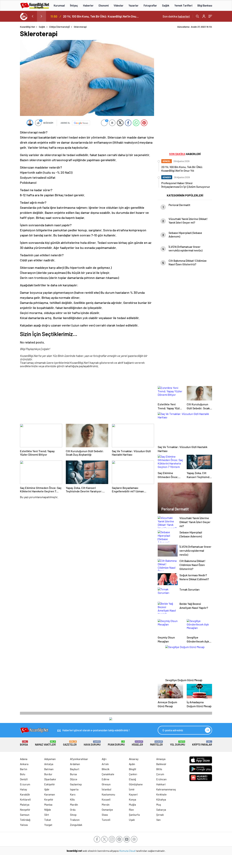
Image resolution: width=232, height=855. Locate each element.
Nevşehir (25, 809)
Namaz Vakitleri (45, 743)
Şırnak (160, 814)
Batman (48, 769)
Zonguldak (76, 824)
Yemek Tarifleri (183, 5)
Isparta (74, 789)
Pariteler (156, 743)
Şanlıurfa (134, 814)
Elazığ (132, 779)
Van (158, 819)
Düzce (73, 779)
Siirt (46, 814)
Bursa (73, 774)
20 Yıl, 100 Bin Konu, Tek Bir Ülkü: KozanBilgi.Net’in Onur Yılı (101, 16)
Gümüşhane (136, 784)
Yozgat (48, 824)
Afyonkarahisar (79, 759)
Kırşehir (48, 799)
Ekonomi (104, 5)
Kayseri (133, 794)
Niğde (47, 809)
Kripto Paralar (202, 743)
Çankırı (133, 774)
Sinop (73, 814)
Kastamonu (108, 794)
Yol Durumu (177, 743)
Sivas (105, 814)
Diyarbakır (50, 779)
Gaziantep (76, 784)
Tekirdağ (25, 819)
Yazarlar (133, 5)
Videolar (118, 5)
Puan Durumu (116, 743)
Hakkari (160, 784)
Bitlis (159, 769)
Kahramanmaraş (166, 789)
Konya (132, 799)
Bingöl (132, 769)
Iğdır (46, 789)
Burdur (48, 774)
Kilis (72, 799)
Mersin (105, 804)
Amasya (160, 759)
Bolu (22, 774)
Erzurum (25, 784)
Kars (72, 794)
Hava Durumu (92, 743)
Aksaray (133, 759)
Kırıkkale (161, 794)
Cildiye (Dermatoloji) (59, 26)
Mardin (74, 804)
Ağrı (104, 759)
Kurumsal (59, 5)
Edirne (105, 779)
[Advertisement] (87, 396)
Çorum (160, 774)
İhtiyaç (74, 5)
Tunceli (106, 819)
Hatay (23, 789)
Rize (131, 809)
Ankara (24, 764)
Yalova (24, 824)
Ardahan (75, 764)
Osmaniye (107, 809)
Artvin (105, 764)
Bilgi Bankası (204, 5)
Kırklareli (25, 799)
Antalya (48, 764)
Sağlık (165, 5)
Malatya (24, 804)
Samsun (24, 814)
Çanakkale (108, 774)
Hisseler (137, 743)
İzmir (132, 789)
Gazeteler (70, 743)
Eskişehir (49, 784)
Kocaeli (106, 799)
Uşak (132, 819)
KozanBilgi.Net (27, 26)
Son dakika (176, 16)
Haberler (88, 5)
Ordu (73, 809)
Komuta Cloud (127, 850)
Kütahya (161, 799)
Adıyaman (50, 759)
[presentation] (32, 16)
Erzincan (161, 779)
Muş (158, 804)
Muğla (132, 804)
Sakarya (161, 809)
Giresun (106, 784)
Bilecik (105, 769)
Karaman (49, 794)
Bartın (23, 769)
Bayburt (74, 769)
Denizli (24, 779)
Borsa (24, 743)
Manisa (48, 804)
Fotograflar (150, 5)
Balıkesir (161, 764)
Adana (23, 759)
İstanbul (106, 789)
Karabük (25, 794)
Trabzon (75, 819)
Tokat (47, 819)
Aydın (132, 764)
